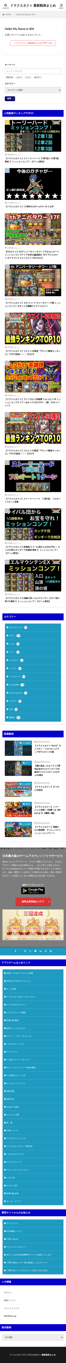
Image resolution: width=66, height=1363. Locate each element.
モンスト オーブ (14, 1201)
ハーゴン (15, 668)
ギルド (19, 77)
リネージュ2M (13, 1115)
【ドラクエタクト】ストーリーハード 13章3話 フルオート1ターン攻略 (33, 500)
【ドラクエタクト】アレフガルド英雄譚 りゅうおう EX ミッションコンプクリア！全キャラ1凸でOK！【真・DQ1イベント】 (33, 402)
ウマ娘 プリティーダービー (18, 1060)
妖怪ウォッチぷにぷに (16, 1028)
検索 (9, 98)
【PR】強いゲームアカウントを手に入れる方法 (27, 1270)
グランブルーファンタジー (18, 1170)
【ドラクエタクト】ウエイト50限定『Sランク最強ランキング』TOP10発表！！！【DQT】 (33, 452)
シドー (14, 652)
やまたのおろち (18, 693)
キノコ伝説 (11, 989)
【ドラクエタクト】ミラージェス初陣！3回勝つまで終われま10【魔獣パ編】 (47, 810)
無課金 (15, 717)
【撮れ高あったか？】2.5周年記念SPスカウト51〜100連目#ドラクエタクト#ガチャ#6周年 (47, 770)
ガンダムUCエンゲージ (17, 1005)
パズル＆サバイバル (15, 1044)
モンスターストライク (16, 1083)
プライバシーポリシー (16, 1247)
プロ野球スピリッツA (16, 1075)
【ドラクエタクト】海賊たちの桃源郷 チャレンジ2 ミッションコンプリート (47, 830)
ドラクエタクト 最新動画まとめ (33, 5)
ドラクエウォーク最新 (16, 1013)
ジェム (28, 77)
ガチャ (15, 636)
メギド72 (11, 1178)
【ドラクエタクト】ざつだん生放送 (46, 788)
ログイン (8, 1292)
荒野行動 (10, 1091)
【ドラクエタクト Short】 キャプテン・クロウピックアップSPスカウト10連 (47, 749)
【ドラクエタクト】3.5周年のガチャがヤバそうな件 (29, 207)
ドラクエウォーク (14, 1162)
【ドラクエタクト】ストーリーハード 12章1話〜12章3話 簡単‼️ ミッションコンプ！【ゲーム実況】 (32, 160)
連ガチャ (37, 77)
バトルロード (17, 676)
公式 (13, 709)
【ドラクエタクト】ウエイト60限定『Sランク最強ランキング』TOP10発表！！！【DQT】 (33, 352)
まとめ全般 (16, 685)
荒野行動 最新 (13, 1020)
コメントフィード (11, 1308)
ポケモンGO (12, 1186)
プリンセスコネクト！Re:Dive (19, 1146)
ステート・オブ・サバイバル (19, 1036)
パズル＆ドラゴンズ (15, 1154)
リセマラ (15, 701)
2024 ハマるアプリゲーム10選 (20, 973)
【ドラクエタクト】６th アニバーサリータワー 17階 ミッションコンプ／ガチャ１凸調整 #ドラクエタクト (33, 304)
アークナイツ (12, 1052)
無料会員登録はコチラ (33, 901)
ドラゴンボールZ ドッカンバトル (21, 997)
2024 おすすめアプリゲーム (19, 981)
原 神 (9, 1123)
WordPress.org (10, 1316)
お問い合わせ (12, 1239)
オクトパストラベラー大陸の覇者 (21, 1068)
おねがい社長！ (13, 1107)
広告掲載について (14, 1231)
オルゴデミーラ (18, 627)
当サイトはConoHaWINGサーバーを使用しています (29, 1255)
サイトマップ (12, 1223)
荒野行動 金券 (13, 1193)
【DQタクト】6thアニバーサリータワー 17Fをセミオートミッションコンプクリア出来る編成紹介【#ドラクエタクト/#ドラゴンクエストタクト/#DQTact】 (32, 255)
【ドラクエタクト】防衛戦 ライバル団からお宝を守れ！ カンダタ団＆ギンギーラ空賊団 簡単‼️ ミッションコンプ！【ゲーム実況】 (32, 550)
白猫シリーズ (12, 1130)
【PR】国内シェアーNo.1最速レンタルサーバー (27, 1263)
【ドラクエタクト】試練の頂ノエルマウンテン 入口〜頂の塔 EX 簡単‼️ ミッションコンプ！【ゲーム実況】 (32, 600)
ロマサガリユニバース (16, 1138)
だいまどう (16, 660)
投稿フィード (10, 1300)
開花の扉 (9, 77)
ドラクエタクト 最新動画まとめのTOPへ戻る (33, 43)
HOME (8, 15)
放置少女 (10, 1099)
